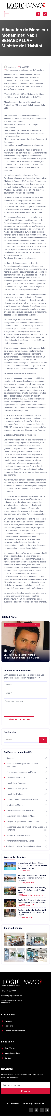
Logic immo (11, 67)
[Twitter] (47, 1110)
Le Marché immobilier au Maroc (20, 810)
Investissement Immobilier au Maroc (22, 799)
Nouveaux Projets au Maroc (18, 835)
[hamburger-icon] (7, 14)
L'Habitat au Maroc (14, 805)
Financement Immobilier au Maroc (21, 772)
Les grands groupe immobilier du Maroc (23, 821)
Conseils (10, 758)
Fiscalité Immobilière (15, 777)
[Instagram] (45, 14)
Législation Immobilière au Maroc (20, 816)
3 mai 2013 (24, 67)
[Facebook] (31, 1110)
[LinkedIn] (42, 1110)
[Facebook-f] (38, 14)
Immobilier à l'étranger (16, 783)
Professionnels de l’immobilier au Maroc (23, 846)
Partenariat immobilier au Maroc (20, 841)
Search (43, 739)
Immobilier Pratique (15, 794)
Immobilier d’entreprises (17, 788)
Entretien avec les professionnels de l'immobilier (25, 70)
